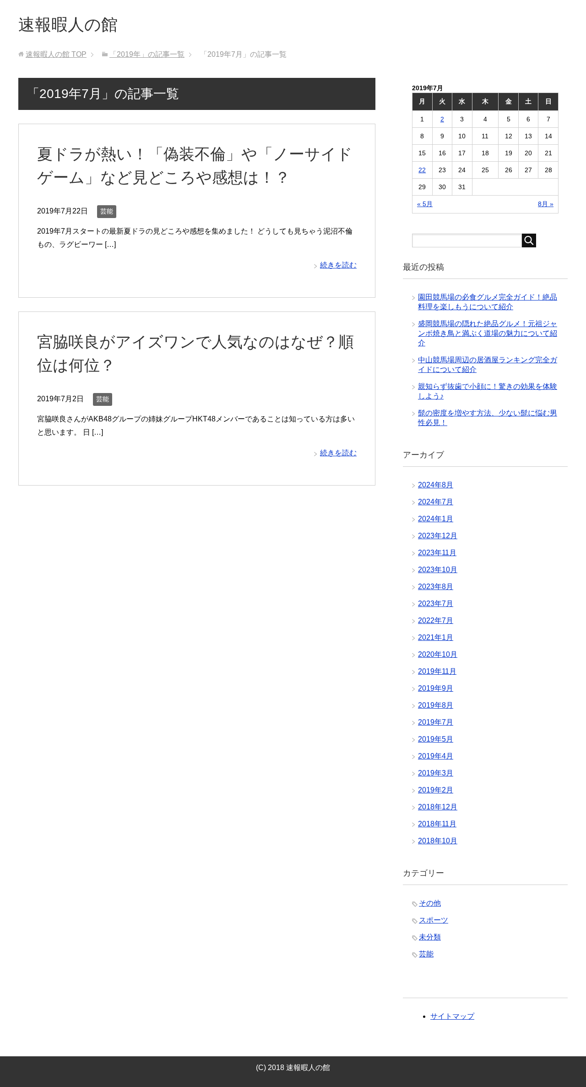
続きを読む (338, 265)
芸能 (106, 211)
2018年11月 (437, 824)
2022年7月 (435, 620)
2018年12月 (437, 807)
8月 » (545, 204)
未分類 (430, 937)
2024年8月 (435, 485)
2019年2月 (435, 790)
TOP (56, 54)
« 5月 (425, 204)
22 (422, 170)
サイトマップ (452, 1016)
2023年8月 (435, 586)
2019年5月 (435, 739)
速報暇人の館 (68, 24)
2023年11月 (437, 553)
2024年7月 (435, 502)
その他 (430, 903)
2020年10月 (437, 654)
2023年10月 (437, 570)
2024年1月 (435, 519)
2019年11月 (437, 671)
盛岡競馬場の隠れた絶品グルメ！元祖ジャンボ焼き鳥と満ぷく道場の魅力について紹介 (487, 333)
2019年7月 (435, 722)
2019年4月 (435, 756)
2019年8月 (435, 705)
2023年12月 (437, 536)
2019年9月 (435, 688)
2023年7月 (435, 603)
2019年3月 (435, 773)
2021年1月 (435, 637)
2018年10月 (437, 841)
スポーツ (433, 920)
